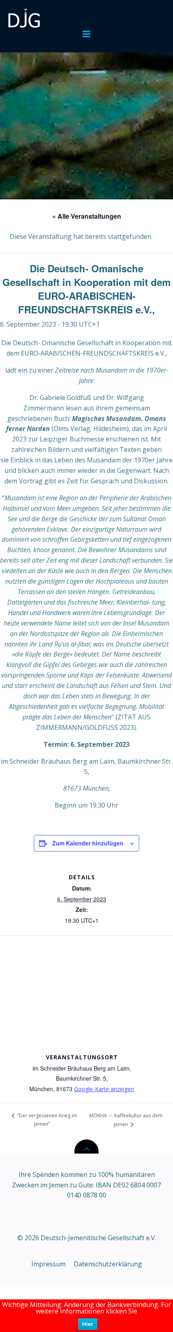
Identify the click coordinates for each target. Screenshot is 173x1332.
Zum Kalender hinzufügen (88, 843)
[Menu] (86, 34)
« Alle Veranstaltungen (86, 216)
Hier (87, 1324)
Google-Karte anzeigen (104, 1089)
